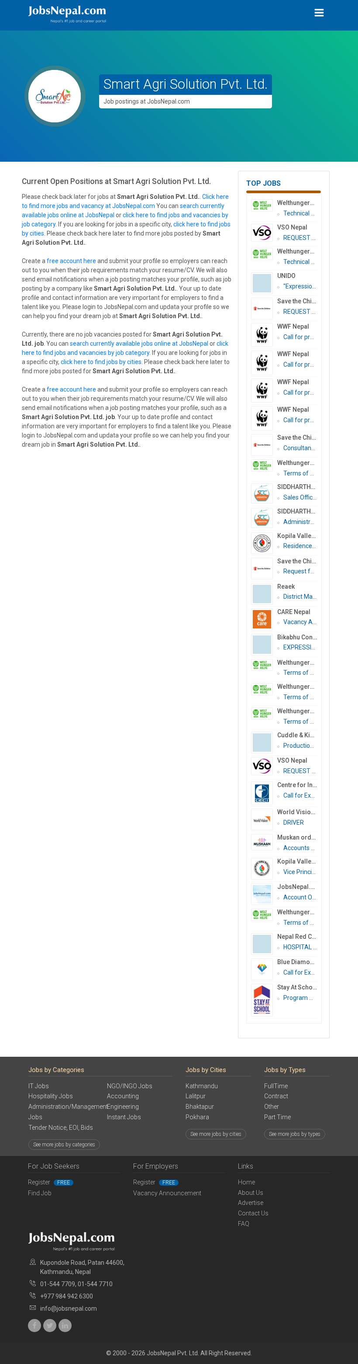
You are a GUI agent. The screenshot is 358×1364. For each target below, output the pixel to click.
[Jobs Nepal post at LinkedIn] (65, 1325)
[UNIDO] (264, 283)
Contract (276, 1096)
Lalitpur (196, 1096)
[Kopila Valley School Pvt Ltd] (264, 869)
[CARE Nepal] (264, 619)
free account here (71, 260)
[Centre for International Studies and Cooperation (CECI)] (264, 793)
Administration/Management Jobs (61, 1112)
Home (246, 1182)
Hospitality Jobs (50, 1096)
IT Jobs (38, 1086)
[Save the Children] (264, 308)
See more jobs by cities (215, 1134)
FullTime (276, 1086)
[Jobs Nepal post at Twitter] (49, 1325)
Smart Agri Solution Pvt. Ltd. (185, 84)
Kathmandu (202, 1086)
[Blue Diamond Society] (264, 969)
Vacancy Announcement (167, 1193)
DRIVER (293, 822)
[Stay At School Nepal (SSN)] (264, 1000)
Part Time (277, 1117)
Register (49, 1182)
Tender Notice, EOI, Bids (60, 1127)
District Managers (307, 596)
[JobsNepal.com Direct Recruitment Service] (264, 894)
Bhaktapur (200, 1106)
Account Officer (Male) (314, 897)
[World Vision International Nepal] (264, 819)
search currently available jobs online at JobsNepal (139, 343)
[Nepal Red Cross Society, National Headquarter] (264, 944)
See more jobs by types (294, 1134)
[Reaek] (264, 594)
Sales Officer (300, 497)
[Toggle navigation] (319, 13)
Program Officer (305, 997)
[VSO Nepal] (264, 233)
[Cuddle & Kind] (264, 742)
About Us (250, 1192)
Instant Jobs (124, 1117)
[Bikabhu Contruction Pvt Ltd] (264, 645)
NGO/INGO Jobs (129, 1086)
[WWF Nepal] (264, 335)
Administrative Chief (311, 521)
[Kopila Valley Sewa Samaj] (264, 543)
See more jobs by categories (64, 1145)
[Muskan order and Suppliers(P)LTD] (264, 842)
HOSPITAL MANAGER (312, 947)
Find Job (40, 1193)
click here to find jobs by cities (101, 361)
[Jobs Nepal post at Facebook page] (34, 1325)
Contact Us (253, 1213)
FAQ (243, 1223)
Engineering (123, 1106)
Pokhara (197, 1117)
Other (271, 1106)
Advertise (250, 1202)
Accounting (123, 1096)
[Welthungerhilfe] (264, 205)
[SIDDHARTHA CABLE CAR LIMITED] (264, 493)
